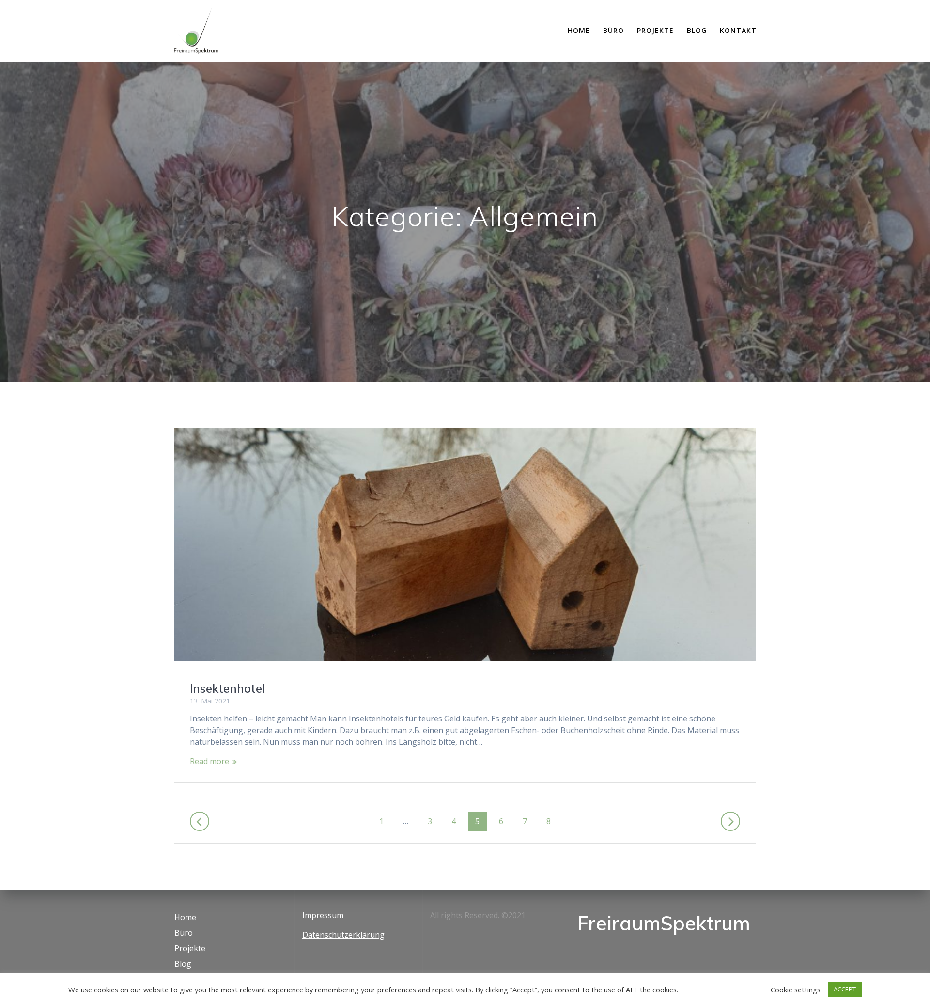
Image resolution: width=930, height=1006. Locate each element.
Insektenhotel (227, 688)
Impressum (322, 915)
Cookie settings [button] (796, 989)
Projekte (655, 30)
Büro (613, 30)
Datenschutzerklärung (343, 934)
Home (579, 30)
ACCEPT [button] (845, 989)
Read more (209, 761)
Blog (697, 30)
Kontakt (738, 30)
